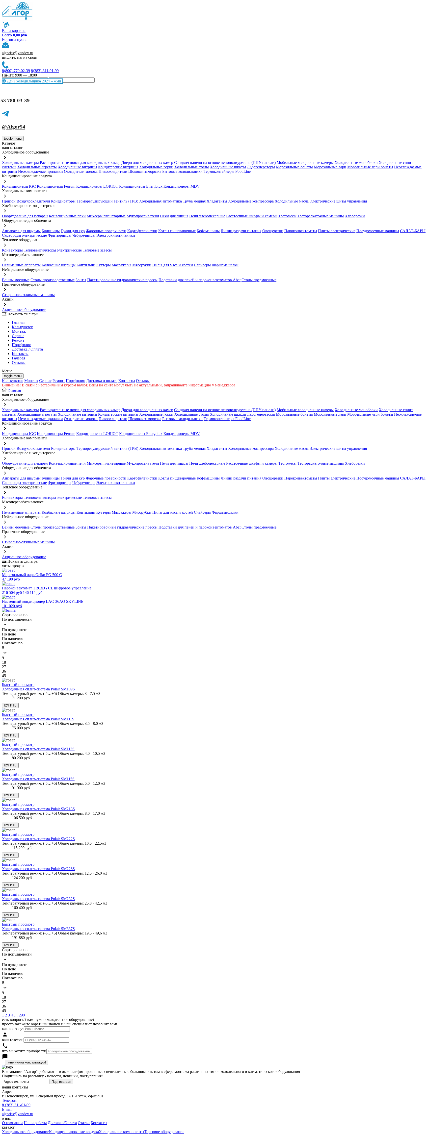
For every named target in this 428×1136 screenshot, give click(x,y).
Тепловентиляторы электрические (53, 250)
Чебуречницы (83, 235)
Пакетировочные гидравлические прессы (122, 280)
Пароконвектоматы (300, 231)
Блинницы (51, 231)
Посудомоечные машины (377, 231)
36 (4, 671)
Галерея (18, 358)
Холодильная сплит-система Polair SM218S (38, 809)
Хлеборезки (355, 216)
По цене (9, 634)
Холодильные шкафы (228, 167)
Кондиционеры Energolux (140, 186)
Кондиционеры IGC (19, 186)
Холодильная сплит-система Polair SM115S (38, 779)
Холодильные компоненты (121, 1132)
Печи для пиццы (174, 216)
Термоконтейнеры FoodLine (227, 171)
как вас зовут (13, 1029)
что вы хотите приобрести (24, 1051)
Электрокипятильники (115, 235)
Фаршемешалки (225, 265)
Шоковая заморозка (144, 171)
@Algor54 (13, 127)
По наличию (12, 638)
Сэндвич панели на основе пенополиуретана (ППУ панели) (225, 162)
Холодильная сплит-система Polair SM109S (38, 689)
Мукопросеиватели (143, 216)
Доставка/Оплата (62, 1123)
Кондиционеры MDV (181, 186)
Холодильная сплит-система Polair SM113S (38, 749)
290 (22, 1015)
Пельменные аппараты (21, 265)
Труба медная (194, 201)
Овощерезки (272, 231)
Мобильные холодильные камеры (305, 162)
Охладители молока (81, 171)
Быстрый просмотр (18, 684)
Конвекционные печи (67, 216)
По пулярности (14, 630)
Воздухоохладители (33, 201)
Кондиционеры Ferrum (56, 186)
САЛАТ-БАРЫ (413, 231)
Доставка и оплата (101, 381)
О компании (12, 1123)
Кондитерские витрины (118, 167)
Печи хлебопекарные (207, 216)
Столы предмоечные (258, 280)
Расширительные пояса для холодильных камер (80, 162)
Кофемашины (208, 231)
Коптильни (86, 265)
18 (4, 662)
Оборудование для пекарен (25, 216)
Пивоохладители (113, 171)
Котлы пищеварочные (177, 231)
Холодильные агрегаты (37, 167)
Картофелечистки (142, 231)
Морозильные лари (330, 167)
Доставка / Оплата (27, 349)
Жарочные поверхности (106, 231)
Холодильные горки (156, 167)
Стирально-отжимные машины (28, 295)
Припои (9, 201)
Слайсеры (202, 265)
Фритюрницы (59, 235)
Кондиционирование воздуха (74, 1132)
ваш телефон (13, 1040)
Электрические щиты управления (338, 201)
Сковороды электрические (24, 235)
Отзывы (19, 362)
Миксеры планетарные (106, 216)
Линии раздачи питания (241, 231)
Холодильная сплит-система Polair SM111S (38, 719)
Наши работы (35, 1123)
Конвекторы (12, 250)
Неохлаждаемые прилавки (40, 171)
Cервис (18, 336)
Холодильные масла (292, 201)
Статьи (84, 1123)
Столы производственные (52, 280)
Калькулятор (22, 327)
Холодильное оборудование (25, 1132)
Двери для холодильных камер (147, 162)
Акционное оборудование (24, 309)
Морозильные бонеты (294, 167)
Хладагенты (217, 201)
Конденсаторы (63, 201)
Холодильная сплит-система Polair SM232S (38, 899)
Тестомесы (287, 216)
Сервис (45, 381)
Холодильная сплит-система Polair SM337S (38, 929)
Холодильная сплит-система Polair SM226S (38, 869)
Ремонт (18, 340)
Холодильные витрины (77, 167)
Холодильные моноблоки (356, 162)
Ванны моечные (15, 280)
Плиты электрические (336, 231)
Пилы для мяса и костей (172, 265)
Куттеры (103, 265)
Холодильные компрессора (251, 201)
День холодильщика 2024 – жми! (34, 81)
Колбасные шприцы (59, 265)
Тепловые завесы (97, 250)
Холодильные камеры (20, 162)
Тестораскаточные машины (320, 216)
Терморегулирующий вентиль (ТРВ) (108, 201)
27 (4, 667)
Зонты (81, 280)
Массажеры (121, 265)
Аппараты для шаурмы (21, 231)
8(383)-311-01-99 (45, 71)
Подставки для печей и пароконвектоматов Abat (200, 280)
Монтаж (19, 331)
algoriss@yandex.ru (17, 53)
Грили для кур (73, 231)
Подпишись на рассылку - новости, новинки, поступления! (52, 1076)
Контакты (20, 354)
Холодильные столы (191, 167)
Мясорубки (141, 265)
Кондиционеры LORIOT (97, 186)
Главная (18, 322)
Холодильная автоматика (160, 201)
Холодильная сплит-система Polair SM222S (38, 839)
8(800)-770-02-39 (16, 71)
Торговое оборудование (164, 1132)
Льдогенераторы (261, 167)
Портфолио (21, 345)
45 (4, 676)
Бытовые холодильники (182, 171)
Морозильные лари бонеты (370, 167)
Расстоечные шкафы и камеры (251, 216)
